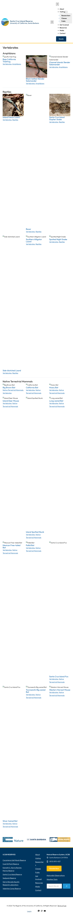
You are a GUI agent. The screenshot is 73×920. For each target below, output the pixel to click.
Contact (38, 890)
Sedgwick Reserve (9, 878)
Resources (39, 883)
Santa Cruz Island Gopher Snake (57, 118)
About (37, 854)
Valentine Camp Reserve (12, 888)
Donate (61, 39)
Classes (38, 869)
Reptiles (15, 120)
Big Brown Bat (9, 387)
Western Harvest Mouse (59, 690)
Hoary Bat (53, 387)
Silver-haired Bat (10, 821)
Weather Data (52, 879)
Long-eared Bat (56, 401)
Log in (29, 911)
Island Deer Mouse (11, 401)
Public (37, 872)
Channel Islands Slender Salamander (59, 63)
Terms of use (61, 906)
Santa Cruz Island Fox (58, 676)
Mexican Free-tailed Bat (11, 546)
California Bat (32, 387)
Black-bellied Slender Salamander (35, 80)
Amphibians (16, 64)
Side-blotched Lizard (12, 370)
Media (37, 886)
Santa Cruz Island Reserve (21, 21)
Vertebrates (7, 64)
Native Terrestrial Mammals (13, 390)
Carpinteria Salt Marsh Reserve (14, 860)
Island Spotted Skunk (35, 532)
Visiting (38, 858)
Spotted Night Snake (58, 239)
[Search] (66, 886)
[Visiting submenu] (66, 12)
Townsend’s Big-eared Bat (35, 691)
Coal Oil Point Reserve (11, 864)
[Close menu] (57, 4)
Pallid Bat (30, 545)
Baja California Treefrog (9, 60)
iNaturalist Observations (56, 875)
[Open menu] (52, 22)
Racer (28, 229)
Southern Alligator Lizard (34, 240)
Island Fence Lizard (11, 117)
